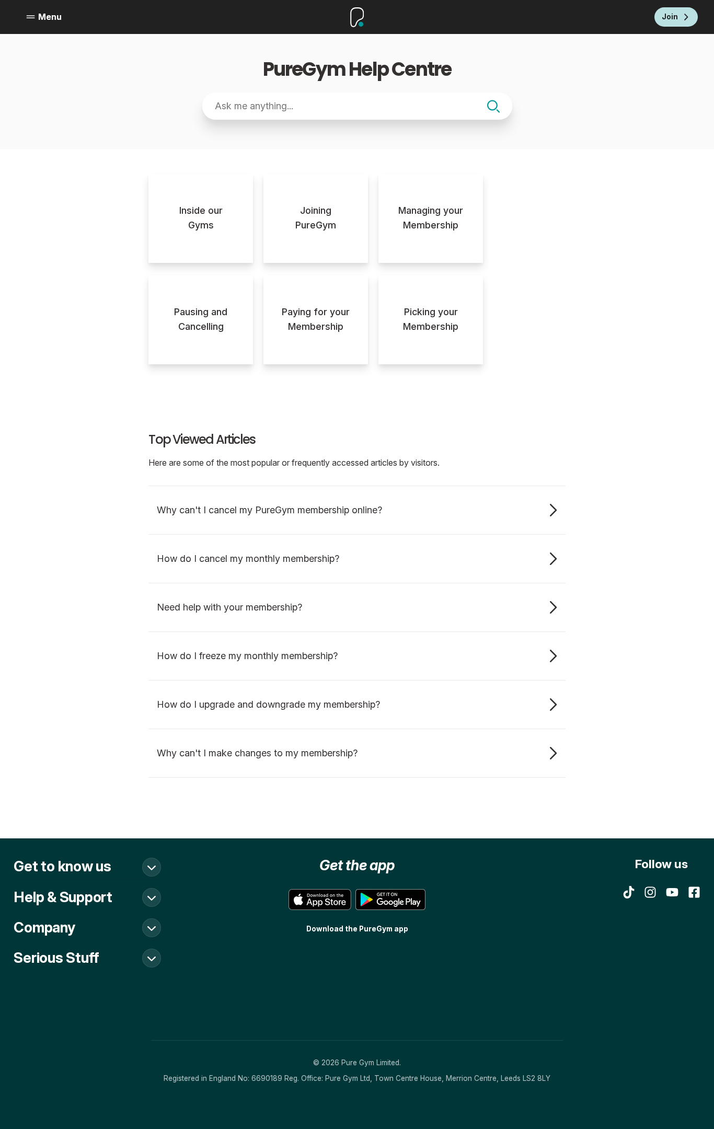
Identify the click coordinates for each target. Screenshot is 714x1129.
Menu (50, 16)
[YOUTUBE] (672, 892)
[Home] (357, 17)
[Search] (493, 106)
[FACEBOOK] (694, 892)
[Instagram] (650, 892)
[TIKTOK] (629, 892)
